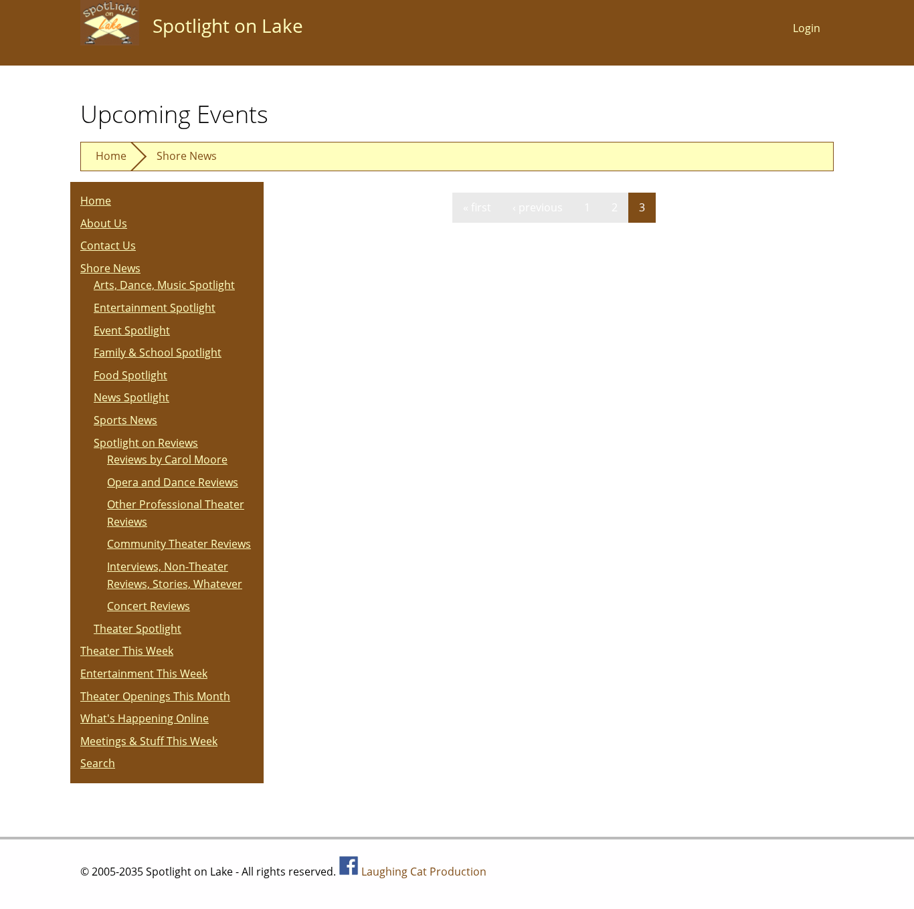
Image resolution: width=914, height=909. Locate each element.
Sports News (125, 420)
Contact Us (108, 245)
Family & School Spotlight (157, 352)
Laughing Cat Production (423, 871)
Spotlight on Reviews (146, 442)
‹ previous (538, 207)
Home (111, 155)
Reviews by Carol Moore (167, 459)
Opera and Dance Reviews (172, 482)
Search (97, 763)
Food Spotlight (130, 375)
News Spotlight (131, 397)
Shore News (187, 155)
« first (477, 207)
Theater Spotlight (137, 628)
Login (806, 28)
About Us (103, 223)
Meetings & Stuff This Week (148, 741)
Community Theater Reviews (179, 543)
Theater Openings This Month (155, 696)
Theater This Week (126, 650)
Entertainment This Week (143, 673)
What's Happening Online (144, 718)
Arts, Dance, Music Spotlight (164, 285)
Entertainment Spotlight (154, 307)
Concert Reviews (148, 606)
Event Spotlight (132, 330)
